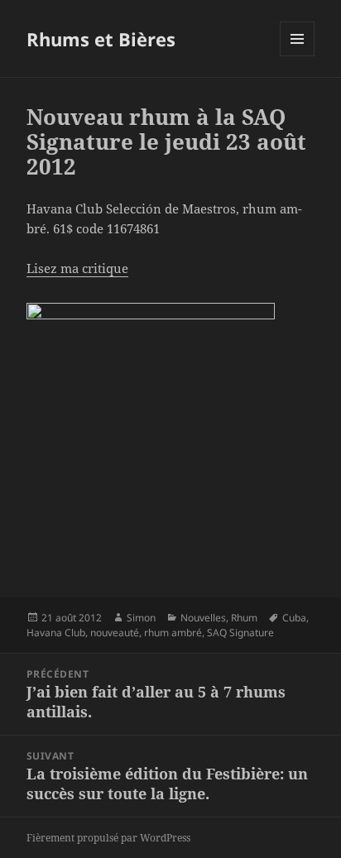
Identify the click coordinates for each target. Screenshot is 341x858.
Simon (141, 618)
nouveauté (114, 633)
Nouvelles (203, 618)
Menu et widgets (298, 55)
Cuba (294, 618)
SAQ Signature (240, 633)
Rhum (244, 618)
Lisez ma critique (77, 268)
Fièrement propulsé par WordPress (108, 838)
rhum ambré (173, 633)
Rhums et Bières (100, 38)
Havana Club (55, 633)
